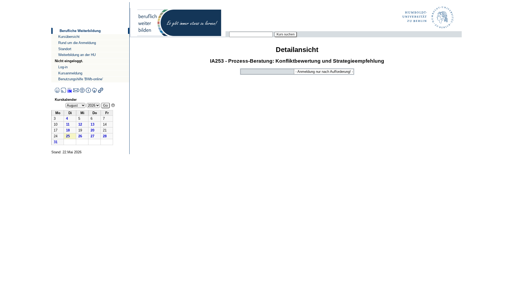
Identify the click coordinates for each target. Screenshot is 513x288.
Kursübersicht (69, 37)
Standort (64, 49)
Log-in (63, 67)
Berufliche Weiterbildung (80, 31)
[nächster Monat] (113, 105)
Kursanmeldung (70, 73)
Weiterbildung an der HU (77, 55)
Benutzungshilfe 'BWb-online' (80, 79)
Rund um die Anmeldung (77, 43)
